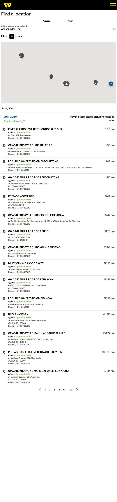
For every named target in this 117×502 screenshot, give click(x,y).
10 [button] (71, 389)
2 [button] (49, 389)
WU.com (10, 117)
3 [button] (54, 389)
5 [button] (64, 389)
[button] (76, 390)
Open (19, 36)
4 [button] (59, 389)
